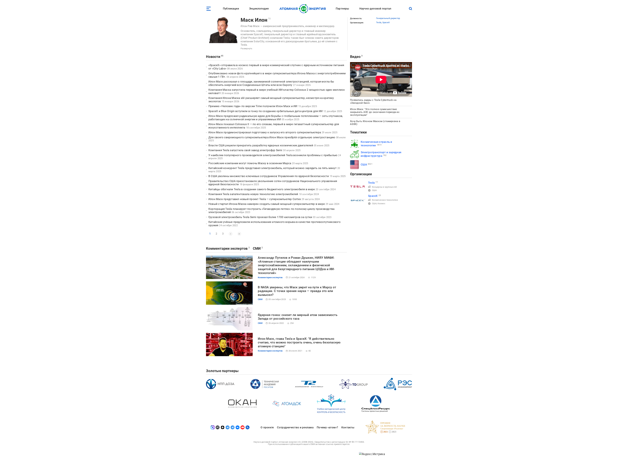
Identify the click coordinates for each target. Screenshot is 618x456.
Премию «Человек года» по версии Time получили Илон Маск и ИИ (252, 106)
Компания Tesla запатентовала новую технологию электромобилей (253, 194)
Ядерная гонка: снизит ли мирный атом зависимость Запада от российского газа (297, 317)
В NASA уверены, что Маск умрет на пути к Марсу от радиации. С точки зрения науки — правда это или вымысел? (297, 291)
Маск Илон (254, 20)
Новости (213, 57)
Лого (303, 8)
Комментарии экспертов (227, 248)
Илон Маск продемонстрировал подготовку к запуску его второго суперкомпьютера (264, 132)
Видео (355, 57)
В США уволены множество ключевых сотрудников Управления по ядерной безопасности (268, 176)
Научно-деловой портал (375, 8)
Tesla (378, 22)
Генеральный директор (388, 18)
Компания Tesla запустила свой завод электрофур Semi (245, 150)
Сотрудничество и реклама (295, 427)
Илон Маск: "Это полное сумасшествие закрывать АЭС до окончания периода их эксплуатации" (374, 112)
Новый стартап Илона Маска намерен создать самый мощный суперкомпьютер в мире (266, 203)
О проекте (267, 427)
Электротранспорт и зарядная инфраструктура (381, 154)
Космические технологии (385, 200)
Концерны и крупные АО (384, 187)
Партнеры (342, 8)
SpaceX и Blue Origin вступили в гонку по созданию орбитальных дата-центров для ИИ (265, 111)
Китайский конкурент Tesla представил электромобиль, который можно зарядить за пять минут (272, 168)
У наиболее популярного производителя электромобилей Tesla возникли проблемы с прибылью (272, 155)
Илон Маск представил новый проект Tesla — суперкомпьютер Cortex (254, 199)
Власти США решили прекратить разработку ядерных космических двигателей (260, 145)
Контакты (347, 427)
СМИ (257, 248)
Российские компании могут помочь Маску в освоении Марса (249, 163)
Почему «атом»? (327, 427)
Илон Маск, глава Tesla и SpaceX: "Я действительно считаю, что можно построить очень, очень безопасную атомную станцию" (299, 342)
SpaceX (386, 22)
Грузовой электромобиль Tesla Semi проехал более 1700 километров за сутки (260, 217)
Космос (381, 203)
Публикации (231, 8)
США (364, 164)
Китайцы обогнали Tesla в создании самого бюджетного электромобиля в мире (261, 189)
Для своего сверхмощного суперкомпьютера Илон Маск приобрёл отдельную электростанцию (271, 137)
